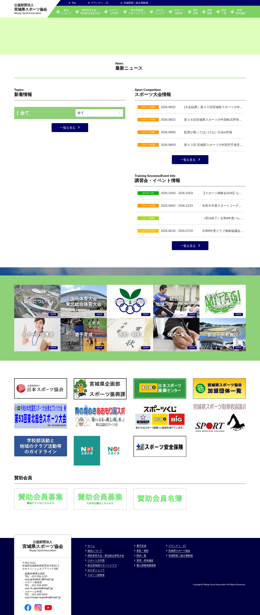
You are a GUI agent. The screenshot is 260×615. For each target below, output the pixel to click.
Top (74, 2)
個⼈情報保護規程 (146, 565)
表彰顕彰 (209, 11)
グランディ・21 (99, 2)
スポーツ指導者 (179, 11)
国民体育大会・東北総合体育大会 (90, 11)
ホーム (91, 545)
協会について (66, 11)
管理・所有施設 (240, 11)
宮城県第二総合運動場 (136, 2)
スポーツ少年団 (114, 11)
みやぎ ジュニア (160, 11)
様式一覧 (223, 11)
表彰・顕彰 (142, 550)
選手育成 (195, 11)
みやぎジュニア (96, 570)
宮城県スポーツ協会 (30, 9)
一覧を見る (67, 127)
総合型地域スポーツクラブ (136, 11)
